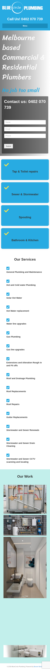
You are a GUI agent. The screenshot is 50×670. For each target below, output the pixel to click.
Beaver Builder (38, 666)
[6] (25, 525)
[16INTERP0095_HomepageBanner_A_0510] (25, 651)
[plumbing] (25, 499)
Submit (8, 146)
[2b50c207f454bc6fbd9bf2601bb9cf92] (25, 567)
